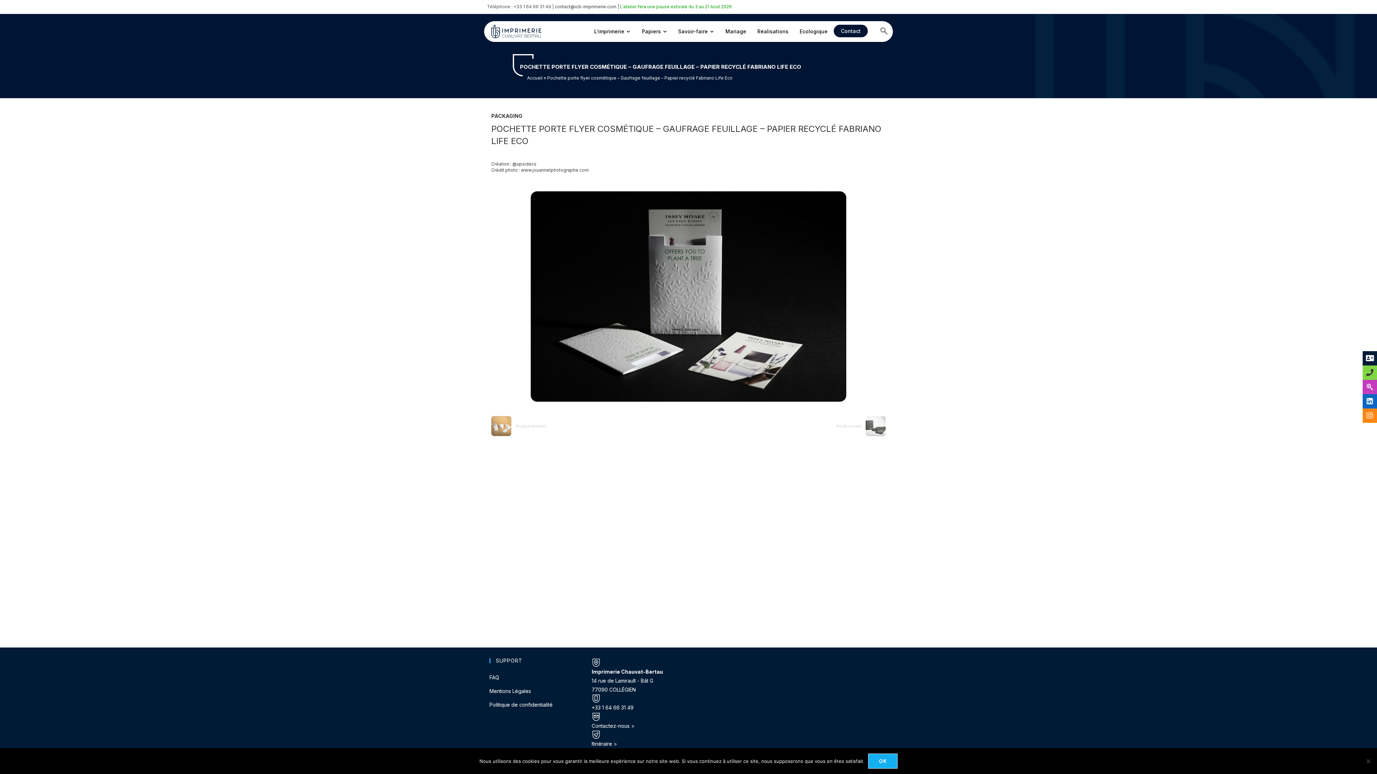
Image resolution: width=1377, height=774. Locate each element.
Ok (883, 761)
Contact (851, 31)
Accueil (535, 78)
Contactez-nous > (613, 726)
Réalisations (773, 31)
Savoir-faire (693, 31)
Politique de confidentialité (521, 705)
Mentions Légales (510, 691)
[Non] (1368, 761)
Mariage (735, 31)
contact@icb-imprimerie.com (585, 6)
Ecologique (814, 31)
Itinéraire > (604, 744)
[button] (884, 31)
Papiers (651, 31)
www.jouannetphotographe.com (555, 170)
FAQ (494, 677)
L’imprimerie (609, 31)
